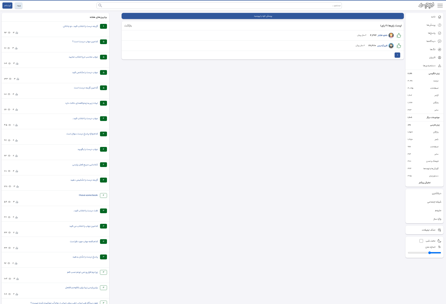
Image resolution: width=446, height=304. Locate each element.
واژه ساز (437, 219)
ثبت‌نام (7, 5)
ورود (19, 5)
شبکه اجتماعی (434, 202)
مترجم (438, 210)
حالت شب (430, 241)
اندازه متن (430, 247)
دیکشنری (436, 193)
